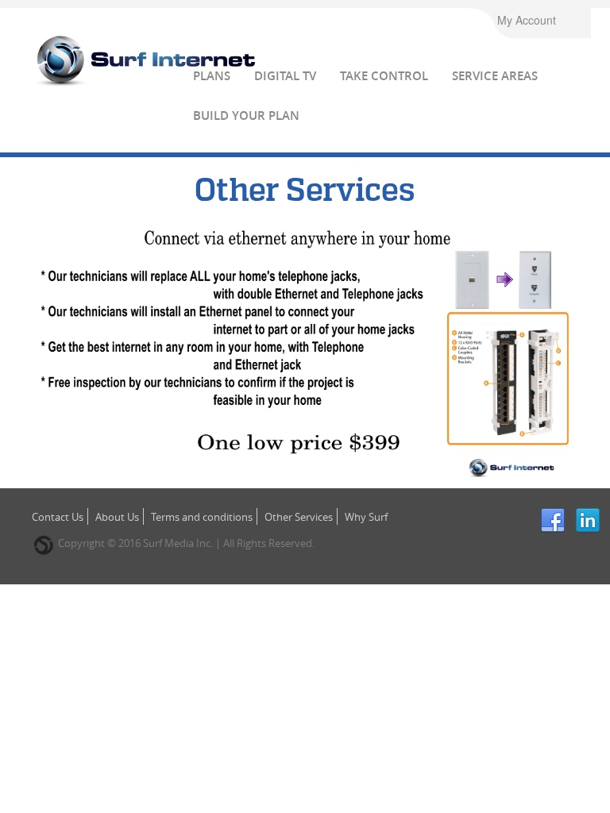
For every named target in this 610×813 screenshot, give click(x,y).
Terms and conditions (202, 517)
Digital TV (285, 75)
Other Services (298, 517)
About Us (117, 517)
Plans (211, 75)
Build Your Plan (246, 115)
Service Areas (495, 75)
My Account (526, 20)
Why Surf (366, 517)
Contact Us (57, 517)
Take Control (384, 75)
